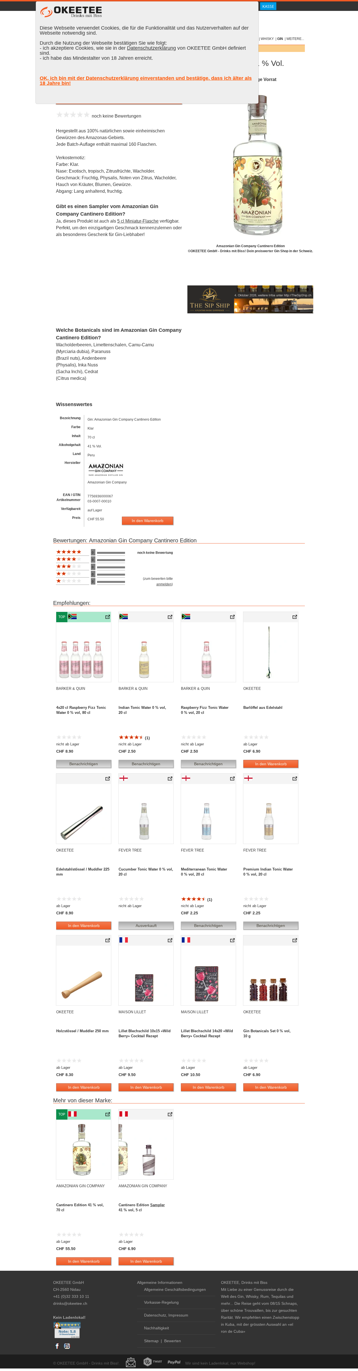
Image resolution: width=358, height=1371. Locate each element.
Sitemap (151, 1341)
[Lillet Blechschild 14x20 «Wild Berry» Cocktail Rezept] (232, 941)
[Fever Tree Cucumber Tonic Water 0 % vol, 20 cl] (170, 780)
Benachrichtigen (83, 764)
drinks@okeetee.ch (70, 1303)
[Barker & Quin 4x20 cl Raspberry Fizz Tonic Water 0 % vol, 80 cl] (108, 618)
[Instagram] (67, 1348)
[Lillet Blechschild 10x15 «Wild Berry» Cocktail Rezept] (170, 941)
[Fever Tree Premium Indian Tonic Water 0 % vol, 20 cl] (295, 780)
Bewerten (172, 1341)
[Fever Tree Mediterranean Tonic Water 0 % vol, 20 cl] (232, 780)
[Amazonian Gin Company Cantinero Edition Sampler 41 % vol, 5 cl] (170, 1115)
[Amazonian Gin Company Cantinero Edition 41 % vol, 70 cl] (108, 1115)
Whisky (267, 39)
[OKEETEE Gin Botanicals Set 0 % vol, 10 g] (295, 941)
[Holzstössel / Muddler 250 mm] (108, 941)
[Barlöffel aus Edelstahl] (295, 618)
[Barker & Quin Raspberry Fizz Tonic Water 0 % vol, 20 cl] (232, 618)
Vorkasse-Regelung (161, 1302)
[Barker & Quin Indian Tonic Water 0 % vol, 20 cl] (170, 618)
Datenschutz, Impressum (166, 1315)
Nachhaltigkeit (156, 1328)
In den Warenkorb (147, 520)
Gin (280, 39)
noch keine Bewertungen (115, 116)
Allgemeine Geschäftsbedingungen (175, 1289)
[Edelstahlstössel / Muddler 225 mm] (108, 780)
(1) (147, 738)
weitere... (295, 39)
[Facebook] (57, 1348)
